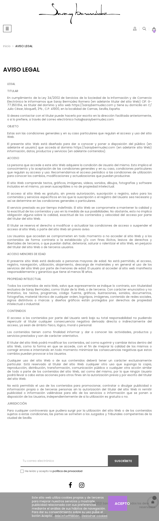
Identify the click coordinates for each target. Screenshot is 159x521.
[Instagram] (81, 485)
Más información (67, 516)
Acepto (121, 503)
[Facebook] (70, 485)
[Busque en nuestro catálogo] (144, 29)
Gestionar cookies (94, 516)
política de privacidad (67, 471)
